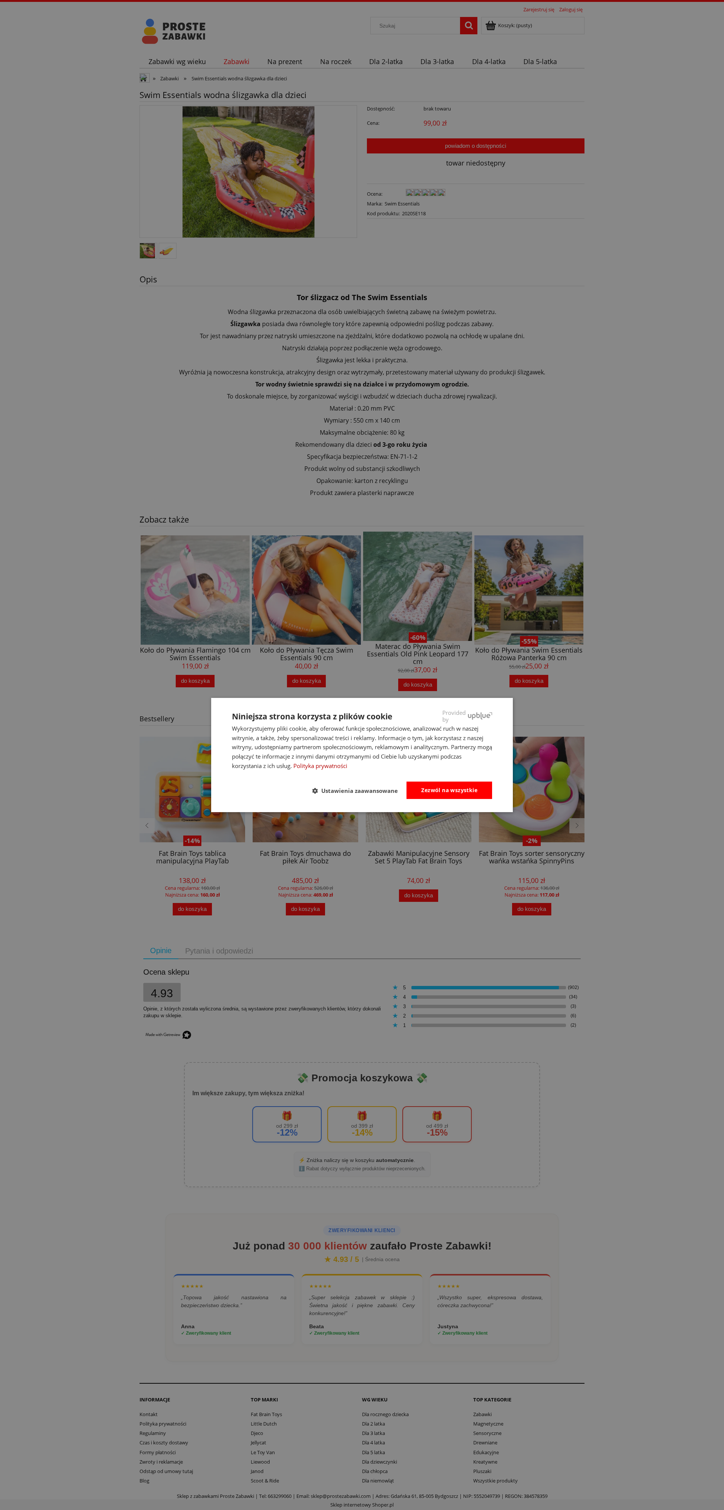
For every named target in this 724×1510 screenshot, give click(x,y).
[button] (358, 790)
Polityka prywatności (320, 766)
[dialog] (362, 755)
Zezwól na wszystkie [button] (449, 790)
